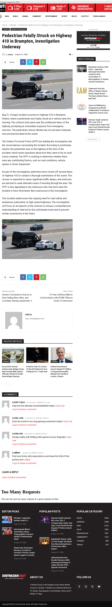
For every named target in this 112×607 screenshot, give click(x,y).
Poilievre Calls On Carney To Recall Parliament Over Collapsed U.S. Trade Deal (36, 369)
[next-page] (8, 383)
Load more (92, 139)
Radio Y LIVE (61, 7)
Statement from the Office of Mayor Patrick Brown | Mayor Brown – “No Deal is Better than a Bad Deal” (98, 93)
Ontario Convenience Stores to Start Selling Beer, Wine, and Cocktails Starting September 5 (17, 297)
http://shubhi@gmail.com (34, 319)
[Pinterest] (36, 62)
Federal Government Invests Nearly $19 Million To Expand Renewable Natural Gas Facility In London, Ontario (61, 371)
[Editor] (4, 54)
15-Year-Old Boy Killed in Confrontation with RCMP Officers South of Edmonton (56, 297)
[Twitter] (30, 62)
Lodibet (16, 452)
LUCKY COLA (18, 402)
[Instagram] (85, 586)
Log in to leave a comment (24, 409)
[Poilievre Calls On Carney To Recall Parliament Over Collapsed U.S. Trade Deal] (37, 355)
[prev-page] (4, 383)
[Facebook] (23, 62)
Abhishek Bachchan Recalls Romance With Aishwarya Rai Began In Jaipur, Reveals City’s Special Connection (60, 562)
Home (4, 25)
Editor (10, 54)
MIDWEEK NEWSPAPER (85, 7)
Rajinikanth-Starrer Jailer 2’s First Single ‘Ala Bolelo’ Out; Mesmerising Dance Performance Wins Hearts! (61, 544)
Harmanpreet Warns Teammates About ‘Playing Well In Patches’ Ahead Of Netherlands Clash (24, 534)
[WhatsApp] (43, 62)
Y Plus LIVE (17, 7)
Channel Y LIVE (39, 7)
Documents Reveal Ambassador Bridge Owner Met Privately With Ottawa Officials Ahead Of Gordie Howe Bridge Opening (13, 371)
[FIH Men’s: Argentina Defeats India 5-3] (7, 519)
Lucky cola (17, 417)
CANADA (12, 25)
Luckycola (17, 433)
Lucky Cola (59, 406)
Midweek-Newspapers (18, 29)
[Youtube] (99, 586)
